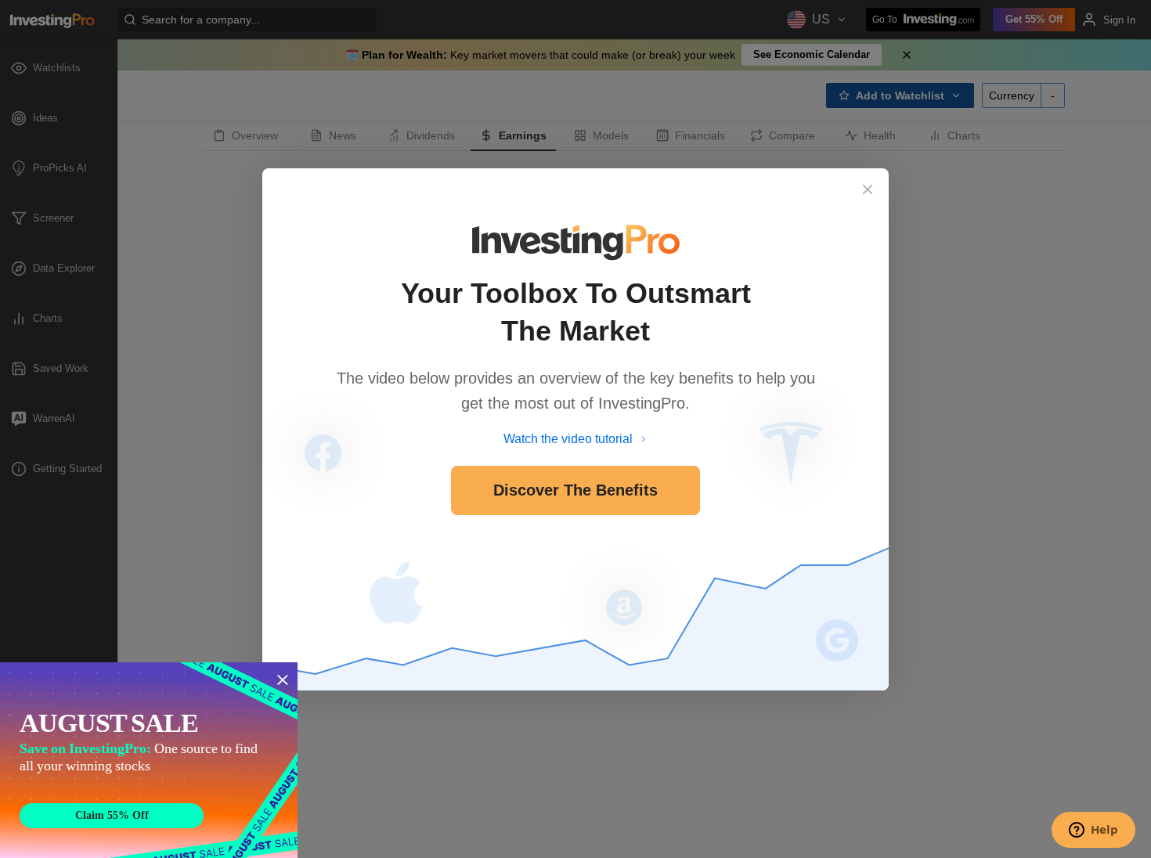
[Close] (867, 189)
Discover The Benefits (575, 490)
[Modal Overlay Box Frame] (149, 760)
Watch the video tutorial (568, 438)
